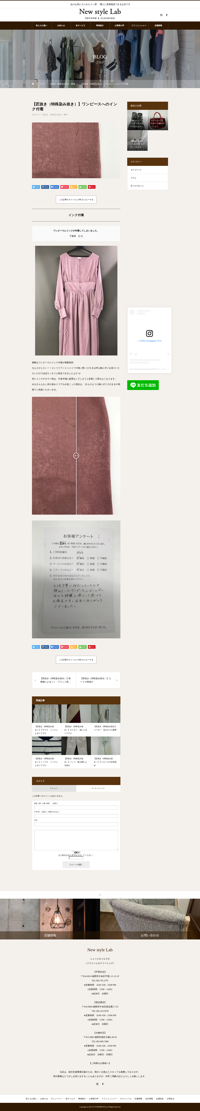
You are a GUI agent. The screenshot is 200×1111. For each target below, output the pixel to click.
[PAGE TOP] (100, 895)
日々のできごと (137, 186)
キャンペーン (56, 1099)
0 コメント (54, 788)
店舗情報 (158, 25)
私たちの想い (41, 25)
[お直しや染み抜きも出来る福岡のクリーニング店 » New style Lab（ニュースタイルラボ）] (100, 15)
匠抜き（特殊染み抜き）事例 (55, 115)
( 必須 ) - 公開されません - (47, 812)
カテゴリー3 (136, 170)
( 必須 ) (45, 803)
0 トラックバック (98, 788)
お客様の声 (119, 25)
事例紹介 (100, 25)
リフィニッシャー (139, 25)
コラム (133, 178)
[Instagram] (161, 15)
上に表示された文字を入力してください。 (76, 855)
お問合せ (170, 1099)
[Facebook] (166, 15)
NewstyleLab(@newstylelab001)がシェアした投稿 (151, 369)
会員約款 (160, 1099)
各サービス (80, 25)
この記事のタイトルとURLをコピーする (76, 199)
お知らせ (61, 25)
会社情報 (149, 1099)
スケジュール (125, 1099)
